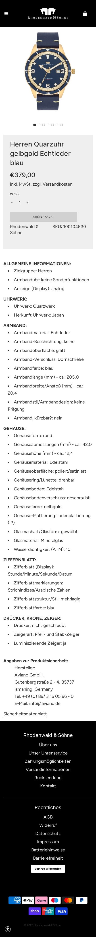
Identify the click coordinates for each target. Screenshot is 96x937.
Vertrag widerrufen (48, 868)
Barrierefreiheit (48, 858)
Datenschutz (48, 833)
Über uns (48, 744)
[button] (34, 125)
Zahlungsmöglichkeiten (48, 761)
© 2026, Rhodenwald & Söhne (42, 925)
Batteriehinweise (48, 850)
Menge (14, 194)
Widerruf (48, 825)
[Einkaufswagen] (88, 14)
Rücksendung (48, 777)
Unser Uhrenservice (48, 753)
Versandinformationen (48, 769)
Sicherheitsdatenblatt (25, 713)
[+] (27, 202)
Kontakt (48, 786)
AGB (48, 817)
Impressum (48, 841)
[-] (11, 202)
